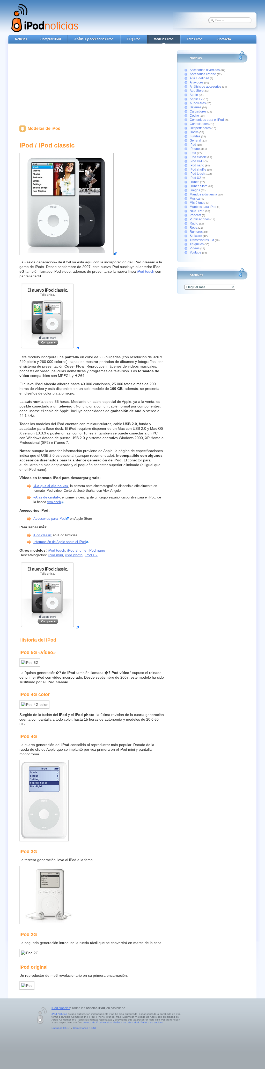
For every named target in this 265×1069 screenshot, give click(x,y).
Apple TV (196, 99)
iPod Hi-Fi (197, 161)
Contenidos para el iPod (207, 120)
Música (195, 198)
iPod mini (55, 555)
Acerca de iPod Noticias (97, 1022)
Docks (194, 132)
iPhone (195, 149)
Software (196, 236)
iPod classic (42, 535)
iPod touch (145, 271)
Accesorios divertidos (205, 70)
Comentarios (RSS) (84, 1027)
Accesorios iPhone (203, 74)
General (195, 140)
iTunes (194, 182)
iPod (193, 153)
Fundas (195, 136)
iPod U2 (91, 555)
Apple (194, 95)
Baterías (195, 107)
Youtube (195, 252)
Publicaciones (200, 219)
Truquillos (197, 244)
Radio (194, 223)
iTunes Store (199, 186)
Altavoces (196, 82)
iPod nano (97, 550)
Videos (195, 248)
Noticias (21, 39)
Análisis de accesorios (205, 86)
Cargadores (198, 111)
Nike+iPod (197, 211)
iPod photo (74, 555)
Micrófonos (197, 203)
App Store (197, 91)
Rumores (196, 232)
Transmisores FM (202, 240)
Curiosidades (199, 124)
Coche (194, 115)
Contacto (224, 39)
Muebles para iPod (203, 207)
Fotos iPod (194, 39)
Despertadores (200, 128)
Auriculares (198, 103)
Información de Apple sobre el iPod (59, 542)
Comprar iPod (50, 39)
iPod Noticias (60, 1008)
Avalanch (54, 502)
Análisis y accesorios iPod (93, 39)
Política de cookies (152, 1022)
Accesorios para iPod (49, 519)
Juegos (195, 190)
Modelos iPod (163, 39)
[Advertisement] (91, 83)
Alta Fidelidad (199, 78)
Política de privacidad (126, 1022)
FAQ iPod (133, 39)
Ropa (193, 227)
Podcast (195, 215)
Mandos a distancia (203, 194)
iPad (193, 144)
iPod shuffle (76, 550)
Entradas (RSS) (60, 1027)
